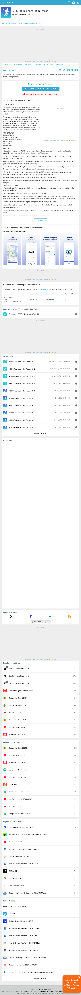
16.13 (24, 231)
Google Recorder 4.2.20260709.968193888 (23, 965)
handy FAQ (43, 289)
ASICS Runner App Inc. (24, 14)
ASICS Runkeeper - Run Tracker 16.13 (22, 362)
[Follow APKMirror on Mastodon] (31, 617)
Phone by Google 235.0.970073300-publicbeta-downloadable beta (31, 972)
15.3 (7, 297)
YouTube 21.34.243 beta (17, 777)
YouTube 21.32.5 (15, 713)
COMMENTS (59, 65)
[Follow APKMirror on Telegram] (50, 617)
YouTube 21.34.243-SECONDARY (20, 799)
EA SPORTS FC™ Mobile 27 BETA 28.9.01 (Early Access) (28, 835)
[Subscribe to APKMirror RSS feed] (69, 617)
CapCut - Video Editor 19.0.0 (19, 683)
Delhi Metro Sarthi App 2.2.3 (18, 906)
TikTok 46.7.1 (13, 871)
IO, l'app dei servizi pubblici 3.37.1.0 (21, 921)
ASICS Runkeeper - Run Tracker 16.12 (22, 376)
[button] (60, 70)
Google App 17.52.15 (16, 878)
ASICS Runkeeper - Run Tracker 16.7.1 (22, 413)
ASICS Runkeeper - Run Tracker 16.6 (21, 420)
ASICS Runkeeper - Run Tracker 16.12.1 (22, 369)
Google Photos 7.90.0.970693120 (20, 856)
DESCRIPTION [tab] (18, 65)
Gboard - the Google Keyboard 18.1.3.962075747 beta (27, 893)
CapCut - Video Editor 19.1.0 (19, 676)
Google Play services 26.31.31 (19, 792)
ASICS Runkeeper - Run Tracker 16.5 (21, 427)
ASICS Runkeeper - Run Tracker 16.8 (21, 406)
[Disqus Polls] (40, 470)
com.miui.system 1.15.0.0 (18, 770)
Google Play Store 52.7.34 (18, 698)
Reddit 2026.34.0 (14, 785)
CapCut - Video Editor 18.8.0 (19, 669)
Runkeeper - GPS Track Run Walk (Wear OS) (24, 314)
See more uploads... (40, 433)
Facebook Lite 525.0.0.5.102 (18, 886)
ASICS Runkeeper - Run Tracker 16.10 (22, 391)
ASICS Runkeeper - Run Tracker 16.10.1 (22, 384)
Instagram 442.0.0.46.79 (17, 763)
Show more (39, 220)
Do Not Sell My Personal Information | (46, 991)
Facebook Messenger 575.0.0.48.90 (21, 827)
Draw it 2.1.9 (13, 914)
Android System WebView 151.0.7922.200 (23, 950)
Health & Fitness (9, 70)
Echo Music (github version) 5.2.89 (21, 691)
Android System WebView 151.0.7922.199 (23, 864)
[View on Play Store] (68, 70)
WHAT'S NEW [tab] (7, 65)
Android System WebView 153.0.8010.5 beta (24, 928)
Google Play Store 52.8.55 (18, 720)
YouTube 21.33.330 (15, 842)
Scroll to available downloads (42, 89)
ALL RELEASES (48, 65)
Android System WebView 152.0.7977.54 (23, 849)
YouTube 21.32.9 (15, 806)
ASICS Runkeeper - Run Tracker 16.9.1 (22, 398)
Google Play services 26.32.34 (19, 814)
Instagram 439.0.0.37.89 (17, 734)
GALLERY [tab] (28, 65)
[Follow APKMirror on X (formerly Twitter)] (11, 617)
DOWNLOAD (37, 65)
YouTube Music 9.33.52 (17, 727)
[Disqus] (40, 525)
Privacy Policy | (29, 991)
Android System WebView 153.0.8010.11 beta (24, 943)
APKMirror (9, 2)
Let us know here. (45, 989)
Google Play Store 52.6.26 (18, 705)
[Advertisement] (40, 45)
